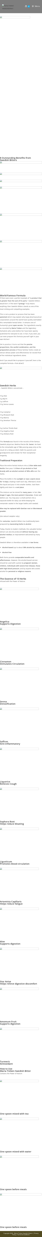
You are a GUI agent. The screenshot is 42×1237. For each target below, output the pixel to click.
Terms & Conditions (23, 1235)
